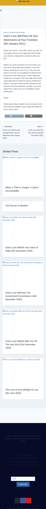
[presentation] (23, 169)
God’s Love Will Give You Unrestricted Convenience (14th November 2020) (21, 296)
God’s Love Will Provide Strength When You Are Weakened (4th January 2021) (11, 132)
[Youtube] (28, 500)
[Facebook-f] (23, 500)
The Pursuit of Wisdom (16, 205)
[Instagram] (17, 500)
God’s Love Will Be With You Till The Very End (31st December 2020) (21, 344)
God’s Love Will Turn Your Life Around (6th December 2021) (35, 131)
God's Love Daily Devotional (14, 32)
